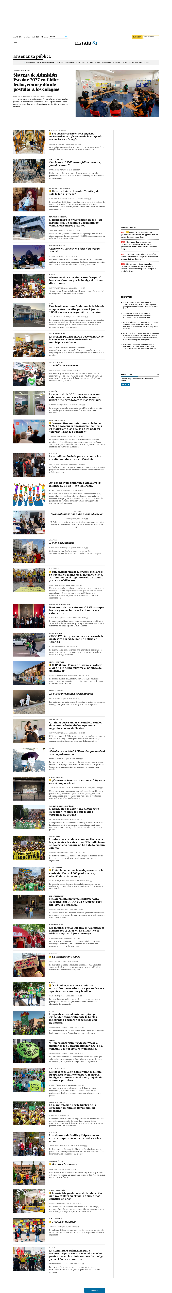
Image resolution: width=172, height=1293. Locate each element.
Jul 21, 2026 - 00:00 (69, 256)
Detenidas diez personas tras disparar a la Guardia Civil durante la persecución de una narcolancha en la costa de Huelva (139, 245)
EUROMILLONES (137, 62)
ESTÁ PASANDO (30, 62)
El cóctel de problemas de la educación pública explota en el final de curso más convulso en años (75, 1196)
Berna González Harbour (58, 199)
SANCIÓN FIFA (106, 62)
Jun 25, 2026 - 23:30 (80, 519)
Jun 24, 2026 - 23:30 (80, 548)
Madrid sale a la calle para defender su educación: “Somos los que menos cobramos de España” (74, 812)
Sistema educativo (56, 720)
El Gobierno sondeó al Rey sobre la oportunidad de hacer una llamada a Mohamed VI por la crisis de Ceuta (137, 315)
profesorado (54, 569)
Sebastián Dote (18, 96)
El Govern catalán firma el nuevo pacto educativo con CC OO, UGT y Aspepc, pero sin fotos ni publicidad (75, 902)
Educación (53, 391)
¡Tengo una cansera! (61, 543)
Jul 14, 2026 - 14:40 (77, 288)
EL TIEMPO (126, 62)
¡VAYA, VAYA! (53, 540)
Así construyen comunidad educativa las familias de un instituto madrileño (75, 484)
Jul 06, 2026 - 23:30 (72, 370)
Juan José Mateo (55, 436)
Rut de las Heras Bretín (57, 548)
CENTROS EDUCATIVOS (56, 662)
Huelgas (52, 982)
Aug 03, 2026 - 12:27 (73, 144)
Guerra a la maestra (64, 1164)
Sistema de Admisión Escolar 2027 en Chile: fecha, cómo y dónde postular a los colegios (36, 82)
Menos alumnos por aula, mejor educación (77, 514)
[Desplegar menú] (15, 43)
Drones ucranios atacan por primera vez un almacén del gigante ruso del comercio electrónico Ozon (139, 234)
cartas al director (56, 362)
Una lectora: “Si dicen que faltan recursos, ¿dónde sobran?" (75, 164)
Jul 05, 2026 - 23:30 (75, 436)
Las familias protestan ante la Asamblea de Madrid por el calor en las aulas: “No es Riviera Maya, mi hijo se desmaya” (77, 931)
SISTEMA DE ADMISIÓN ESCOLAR (59, 604)
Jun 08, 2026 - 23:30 (79, 1146)
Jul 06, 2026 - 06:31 (77, 405)
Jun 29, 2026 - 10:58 (77, 464)
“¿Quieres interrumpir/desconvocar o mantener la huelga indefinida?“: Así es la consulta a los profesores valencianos (76, 1046)
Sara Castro (53, 230)
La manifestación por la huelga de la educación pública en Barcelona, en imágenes (72, 1108)
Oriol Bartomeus (55, 961)
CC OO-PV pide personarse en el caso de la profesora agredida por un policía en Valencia (76, 639)
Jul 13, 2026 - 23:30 (80, 317)
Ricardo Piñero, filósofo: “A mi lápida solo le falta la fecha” (74, 193)
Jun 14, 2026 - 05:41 (77, 852)
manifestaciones (55, 836)
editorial (77, 511)
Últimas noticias (128, 227)
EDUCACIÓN (53, 1132)
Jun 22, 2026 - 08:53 (69, 647)
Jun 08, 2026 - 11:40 (76, 1264)
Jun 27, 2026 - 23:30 (75, 490)
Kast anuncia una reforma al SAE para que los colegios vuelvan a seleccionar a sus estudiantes (76, 610)
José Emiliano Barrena (57, 317)
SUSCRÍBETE (137, 37)
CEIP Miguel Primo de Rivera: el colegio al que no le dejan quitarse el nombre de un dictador (75, 668)
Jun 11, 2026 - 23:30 (84, 881)
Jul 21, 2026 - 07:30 (72, 230)
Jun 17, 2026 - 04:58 (74, 759)
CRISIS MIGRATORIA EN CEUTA (46, 62)
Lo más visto (126, 297)
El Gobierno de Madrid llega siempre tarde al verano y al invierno (77, 753)
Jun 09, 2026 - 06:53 (63, 1115)
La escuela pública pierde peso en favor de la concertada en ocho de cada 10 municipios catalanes (76, 340)
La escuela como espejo (66, 957)
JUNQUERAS (81, 62)
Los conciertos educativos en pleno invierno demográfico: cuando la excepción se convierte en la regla (75, 137)
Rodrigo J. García (55, 490)
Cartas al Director (56, 159)
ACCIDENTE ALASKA (93, 62)
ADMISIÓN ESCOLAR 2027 (21, 71)
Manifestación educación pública (61, 806)
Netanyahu (117, 62)
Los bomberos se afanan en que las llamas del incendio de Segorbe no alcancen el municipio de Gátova (139, 256)
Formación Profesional (58, 217)
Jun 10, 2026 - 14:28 (76, 1027)
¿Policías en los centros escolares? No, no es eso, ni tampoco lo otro (77, 782)
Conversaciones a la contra (59, 188)
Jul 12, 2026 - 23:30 (77, 347)
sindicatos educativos (57, 896)
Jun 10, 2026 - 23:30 (70, 961)
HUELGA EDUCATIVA (55, 867)
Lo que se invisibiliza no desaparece (71, 694)
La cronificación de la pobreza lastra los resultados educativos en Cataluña (75, 458)
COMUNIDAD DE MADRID (57, 420)
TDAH (51, 303)
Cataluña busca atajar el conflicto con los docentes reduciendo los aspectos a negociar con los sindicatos (75, 726)
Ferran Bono (65, 881)
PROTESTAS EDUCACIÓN (57, 1190)
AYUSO (60, 62)
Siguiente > (95, 1290)
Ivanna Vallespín (55, 288)
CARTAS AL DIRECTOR (56, 691)
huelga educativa (55, 1219)
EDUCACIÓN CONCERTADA (57, 130)
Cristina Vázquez (55, 1027)
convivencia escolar (57, 246)
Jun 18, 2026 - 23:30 (72, 699)
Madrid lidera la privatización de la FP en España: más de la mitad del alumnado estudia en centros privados (75, 223)
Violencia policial (56, 633)
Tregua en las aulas (64, 1222)
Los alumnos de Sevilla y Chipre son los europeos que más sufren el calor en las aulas (75, 1138)
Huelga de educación (56, 1069)
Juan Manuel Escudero (57, 788)
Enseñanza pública (32, 56)
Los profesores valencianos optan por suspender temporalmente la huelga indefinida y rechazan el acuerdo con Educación (73, 1018)
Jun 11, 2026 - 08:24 (72, 938)
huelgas (52, 274)
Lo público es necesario (63, 365)
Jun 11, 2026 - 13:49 (77, 909)
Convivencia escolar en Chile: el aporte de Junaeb (74, 250)
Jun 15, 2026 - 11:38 (94, 788)
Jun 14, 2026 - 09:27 (74, 819)
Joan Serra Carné (55, 1227)
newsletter (126, 375)
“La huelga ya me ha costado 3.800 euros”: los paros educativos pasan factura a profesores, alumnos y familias (76, 989)
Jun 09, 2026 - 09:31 (76, 1085)
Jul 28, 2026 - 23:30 (72, 170)
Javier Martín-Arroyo (57, 1146)
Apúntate (125, 384)
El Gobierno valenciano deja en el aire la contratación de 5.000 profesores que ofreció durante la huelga (76, 873)
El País (68, 519)
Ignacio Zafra (54, 585)
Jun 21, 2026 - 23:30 (81, 675)
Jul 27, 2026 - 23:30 (83, 199)
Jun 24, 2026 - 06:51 (74, 585)
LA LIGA (146, 62)
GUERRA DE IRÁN (70, 62)
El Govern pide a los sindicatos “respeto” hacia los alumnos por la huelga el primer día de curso (76, 280)
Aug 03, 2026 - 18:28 (45, 96)
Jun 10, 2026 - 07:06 (76, 1053)
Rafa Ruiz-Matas (54, 819)
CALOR (51, 748)
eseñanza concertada (57, 334)
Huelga (51, 1011)
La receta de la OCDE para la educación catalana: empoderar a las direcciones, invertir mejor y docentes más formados (75, 397)
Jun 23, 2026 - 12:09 (80, 618)
